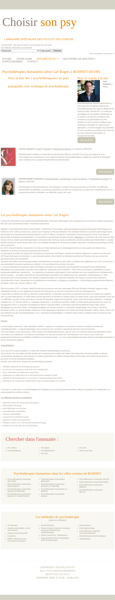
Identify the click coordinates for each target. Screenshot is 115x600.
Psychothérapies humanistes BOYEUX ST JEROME (53, 485)
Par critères (12, 448)
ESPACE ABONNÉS (12, 61)
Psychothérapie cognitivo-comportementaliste (89, 532)
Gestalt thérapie (47, 525)
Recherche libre (85, 451)
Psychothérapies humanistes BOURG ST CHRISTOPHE (19, 495)
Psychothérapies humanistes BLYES (94, 479)
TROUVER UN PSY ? (47, 59)
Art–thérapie (12, 525)
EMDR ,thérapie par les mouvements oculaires (17, 540)
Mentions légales (57, 574)
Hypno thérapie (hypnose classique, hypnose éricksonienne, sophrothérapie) (55, 530)
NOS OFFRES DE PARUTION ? (79, 59)
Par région (45, 448)
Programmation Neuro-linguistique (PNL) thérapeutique (55, 539)
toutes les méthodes (57, 520)
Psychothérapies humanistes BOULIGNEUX (19, 485)
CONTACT (32, 61)
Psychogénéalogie (87, 528)
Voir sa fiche (86, 140)
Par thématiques (14, 451)
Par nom (82, 448)
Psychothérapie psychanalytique (92, 536)
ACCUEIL (7, 59)
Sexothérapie (84, 539)
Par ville (44, 453)
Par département (48, 451)
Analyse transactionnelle (17, 533)
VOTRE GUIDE (24, 59)
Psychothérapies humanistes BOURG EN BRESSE (19, 490)
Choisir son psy (65, 567)
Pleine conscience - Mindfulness (54, 535)
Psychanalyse (85, 525)
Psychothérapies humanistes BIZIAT (94, 482)
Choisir (39, 22)
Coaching (11, 536)
